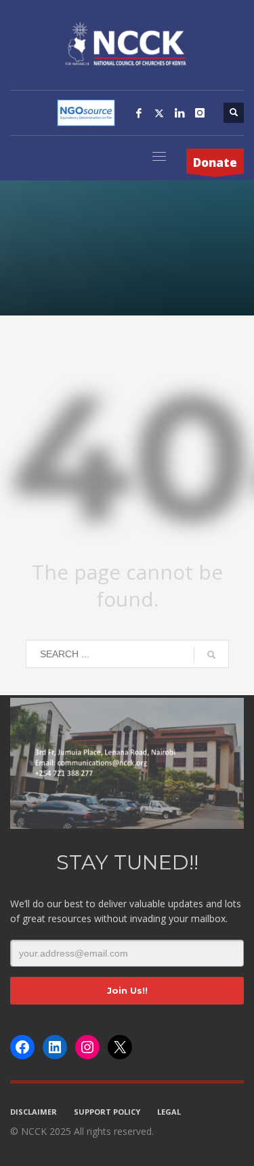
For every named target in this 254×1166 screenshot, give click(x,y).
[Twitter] (159, 113)
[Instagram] (200, 113)
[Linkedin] (179, 113)
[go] (211, 654)
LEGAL (169, 1112)
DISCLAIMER (33, 1112)
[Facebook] (139, 113)
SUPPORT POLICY (107, 1112)
